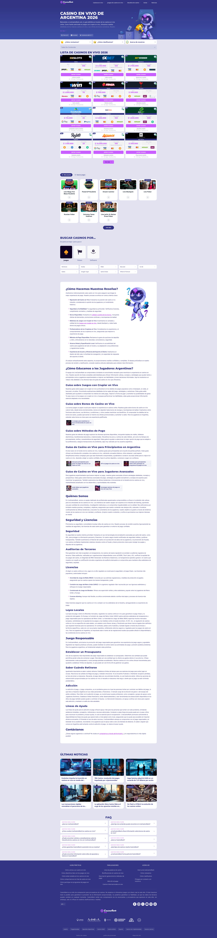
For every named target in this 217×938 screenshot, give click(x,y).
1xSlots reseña (76, 77)
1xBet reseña (108, 77)
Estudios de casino (133, 2)
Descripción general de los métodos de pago (111, 877)
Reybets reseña (76, 155)
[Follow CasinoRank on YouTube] (147, 904)
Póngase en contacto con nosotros (143, 880)
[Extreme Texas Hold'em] (89, 212)
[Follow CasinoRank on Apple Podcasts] (155, 904)
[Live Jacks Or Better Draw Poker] (108, 212)
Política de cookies (81, 935)
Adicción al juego (112, 881)
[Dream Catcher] (108, 189)
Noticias (154, 2)
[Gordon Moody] (119, 920)
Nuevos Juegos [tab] (81, 175)
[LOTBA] (80, 920)
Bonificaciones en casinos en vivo (112, 873)
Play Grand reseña (141, 155)
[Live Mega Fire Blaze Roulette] (69, 189)
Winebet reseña (141, 103)
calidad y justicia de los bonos (101, 315)
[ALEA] (94, 920)
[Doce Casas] (107, 920)
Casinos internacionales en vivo (113, 884)
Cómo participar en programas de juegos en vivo (74, 883)
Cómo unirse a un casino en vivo (75, 870)
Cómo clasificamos (146, 876)
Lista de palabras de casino (113, 870)
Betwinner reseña (141, 77)
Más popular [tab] (67, 175)
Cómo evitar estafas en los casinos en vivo (75, 876)
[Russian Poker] (69, 212)
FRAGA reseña (108, 103)
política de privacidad (109, 935)
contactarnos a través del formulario (111, 733)
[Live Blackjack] (128, 189)
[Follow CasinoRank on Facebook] (134, 904)
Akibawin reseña (108, 155)
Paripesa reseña (108, 128)
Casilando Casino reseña (76, 128)
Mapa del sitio (137, 935)
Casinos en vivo (98, 2)
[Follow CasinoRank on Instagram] (138, 904)
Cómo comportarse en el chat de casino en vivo (75, 879)
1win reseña (75, 103)
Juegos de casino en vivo (115, 2)
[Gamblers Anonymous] (131, 920)
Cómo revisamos (145, 873)
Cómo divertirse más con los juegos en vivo (75, 873)
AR (62, 904)
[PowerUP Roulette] (89, 189)
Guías (145, 2)
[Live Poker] (148, 189)
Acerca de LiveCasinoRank (146, 870)
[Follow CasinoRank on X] (143, 904)
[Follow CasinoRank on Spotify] (151, 904)
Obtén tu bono (76, 74)
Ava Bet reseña (141, 128)
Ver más (107, 162)
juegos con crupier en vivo (87, 323)
